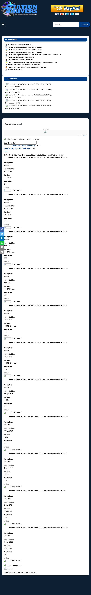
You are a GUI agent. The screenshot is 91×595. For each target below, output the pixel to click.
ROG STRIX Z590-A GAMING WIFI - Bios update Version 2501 (27, 67)
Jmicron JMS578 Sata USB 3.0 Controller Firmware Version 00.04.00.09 (37, 528)
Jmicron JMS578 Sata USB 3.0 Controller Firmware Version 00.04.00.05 (37, 305)
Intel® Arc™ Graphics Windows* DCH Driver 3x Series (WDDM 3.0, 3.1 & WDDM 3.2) (34, 55)
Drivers (29, 139)
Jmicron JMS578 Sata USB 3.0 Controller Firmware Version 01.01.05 (36, 491)
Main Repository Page (15, 139)
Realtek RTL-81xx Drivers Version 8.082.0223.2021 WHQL (30, 94)
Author (54, 155)
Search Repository (14, 565)
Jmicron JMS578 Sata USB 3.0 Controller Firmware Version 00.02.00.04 (37, 231)
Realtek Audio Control (15, 69)
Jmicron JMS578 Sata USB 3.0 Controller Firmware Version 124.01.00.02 (38, 194)
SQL (35, 572)
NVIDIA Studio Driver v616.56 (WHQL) (20, 45)
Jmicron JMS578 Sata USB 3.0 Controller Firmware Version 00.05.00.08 (37, 380)
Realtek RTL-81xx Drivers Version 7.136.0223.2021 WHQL (29, 84)
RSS (39, 146)
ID (12, 155)
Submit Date (37, 155)
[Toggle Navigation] (3, 24)
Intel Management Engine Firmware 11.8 (21, 57)
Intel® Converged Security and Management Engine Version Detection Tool (32, 62)
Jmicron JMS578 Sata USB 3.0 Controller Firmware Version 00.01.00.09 (37, 417)
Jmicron (36, 139)
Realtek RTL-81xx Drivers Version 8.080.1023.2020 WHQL (30, 89)
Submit (10, 569)
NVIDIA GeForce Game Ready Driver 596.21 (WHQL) (25, 52)
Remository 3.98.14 (10, 572)
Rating (61, 155)
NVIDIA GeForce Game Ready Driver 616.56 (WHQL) (25, 47)
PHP (32, 572)
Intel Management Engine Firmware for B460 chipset (25, 50)
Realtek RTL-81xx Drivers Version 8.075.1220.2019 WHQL (30, 105)
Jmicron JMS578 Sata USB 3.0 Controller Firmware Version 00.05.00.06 (37, 268)
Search (85, 24)
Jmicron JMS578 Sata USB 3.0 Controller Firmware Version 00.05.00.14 (37, 454)
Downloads (26, 155)
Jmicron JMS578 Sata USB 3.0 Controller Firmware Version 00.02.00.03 (37, 157)
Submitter (47, 155)
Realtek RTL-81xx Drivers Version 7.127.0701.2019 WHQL (29, 100)
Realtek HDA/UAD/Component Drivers (20, 60)
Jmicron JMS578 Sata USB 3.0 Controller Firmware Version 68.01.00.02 (37, 342)
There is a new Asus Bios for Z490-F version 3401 (24, 64)
